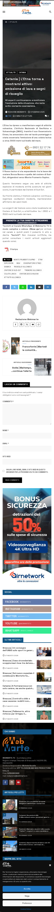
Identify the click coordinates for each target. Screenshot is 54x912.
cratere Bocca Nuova (29, 274)
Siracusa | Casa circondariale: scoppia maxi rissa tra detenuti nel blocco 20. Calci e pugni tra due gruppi (18, 661)
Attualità (13, 22)
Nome (6, 430)
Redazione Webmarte (27, 319)
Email (6, 443)
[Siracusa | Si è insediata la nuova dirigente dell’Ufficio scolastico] (10, 804)
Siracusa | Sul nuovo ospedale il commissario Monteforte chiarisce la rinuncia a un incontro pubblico (18, 674)
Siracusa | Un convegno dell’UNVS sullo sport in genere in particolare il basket (18, 649)
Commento (8, 401)
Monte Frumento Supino (24, 260)
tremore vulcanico (33, 270)
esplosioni (8, 263)
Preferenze (27, 903)
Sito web (6, 456)
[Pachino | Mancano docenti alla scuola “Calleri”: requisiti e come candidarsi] (10, 832)
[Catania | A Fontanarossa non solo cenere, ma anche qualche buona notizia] (44, 689)
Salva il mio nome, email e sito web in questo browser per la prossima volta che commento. (27, 471)
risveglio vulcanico (23, 267)
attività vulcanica (12, 277)
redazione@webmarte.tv (17, 776)
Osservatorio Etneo (32, 263)
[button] (50, 865)
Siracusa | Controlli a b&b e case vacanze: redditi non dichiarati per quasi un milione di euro (18, 699)
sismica (7, 267)
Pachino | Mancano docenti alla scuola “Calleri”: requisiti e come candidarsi (34, 830)
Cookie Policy (25, 909)
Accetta (27, 889)
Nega (27, 896)
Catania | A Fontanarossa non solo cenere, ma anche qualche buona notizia (18, 687)
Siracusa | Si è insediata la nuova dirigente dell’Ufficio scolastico (32, 802)
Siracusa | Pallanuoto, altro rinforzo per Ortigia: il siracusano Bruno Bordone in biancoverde (17, 712)
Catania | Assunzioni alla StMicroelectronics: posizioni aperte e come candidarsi (34, 816)
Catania (22, 72)
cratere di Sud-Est (12, 270)
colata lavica (10, 274)
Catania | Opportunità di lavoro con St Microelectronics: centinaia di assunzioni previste (34, 844)
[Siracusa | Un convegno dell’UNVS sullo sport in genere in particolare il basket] (44, 651)
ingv (18, 263)
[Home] (6, 22)
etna (40, 260)
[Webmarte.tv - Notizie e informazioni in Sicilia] (27, 12)
